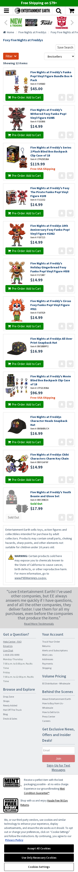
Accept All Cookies (39, 848)
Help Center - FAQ (12, 641)
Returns (46, 646)
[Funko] (46, 22)
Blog (5, 714)
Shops (6, 701)
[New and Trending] (16, 22)
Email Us (7, 646)
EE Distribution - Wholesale (56, 683)
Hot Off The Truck (12, 709)
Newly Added (10, 705)
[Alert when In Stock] (61, 97)
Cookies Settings (39, 867)
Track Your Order (51, 641)
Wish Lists (47, 654)
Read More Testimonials (39, 624)
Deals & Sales (10, 718)
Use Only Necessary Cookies (39, 857)
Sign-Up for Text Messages (58, 767)
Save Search (65, 47)
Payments (47, 663)
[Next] (72, 22)
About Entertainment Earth (56, 698)
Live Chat (8, 650)
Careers (46, 720)
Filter (9, 56)
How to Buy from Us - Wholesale (53, 705)
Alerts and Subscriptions (55, 650)
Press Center (48, 716)
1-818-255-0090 (11, 654)
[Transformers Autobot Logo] (61, 22)
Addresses (47, 659)
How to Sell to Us (50, 712)
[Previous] (5, 22)
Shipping (46, 668)
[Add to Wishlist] (70, 97)
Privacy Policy (14, 840)
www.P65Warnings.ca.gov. (31, 578)
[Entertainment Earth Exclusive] (31, 22)
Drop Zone (8, 696)
